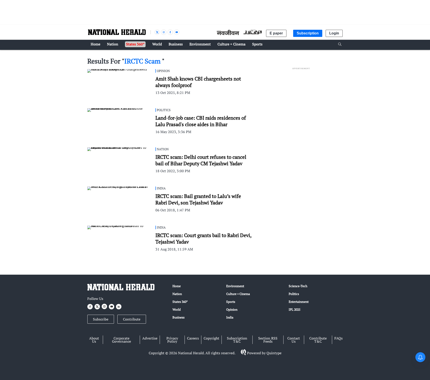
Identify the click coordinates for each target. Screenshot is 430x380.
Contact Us (293, 340)
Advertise (149, 338)
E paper (276, 33)
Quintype (274, 352)
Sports (230, 301)
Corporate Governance (121, 340)
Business (178, 317)
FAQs (338, 338)
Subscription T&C (237, 340)
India (229, 317)
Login (334, 33)
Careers (193, 338)
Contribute (131, 319)
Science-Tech (298, 286)
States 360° (180, 301)
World (176, 309)
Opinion (231, 309)
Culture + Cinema (238, 294)
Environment (235, 286)
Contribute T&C (318, 340)
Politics (294, 294)
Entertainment (299, 301)
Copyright (211, 338)
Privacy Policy (172, 340)
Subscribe (100, 319)
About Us (94, 340)
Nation (177, 294)
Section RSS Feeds (267, 340)
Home (176, 286)
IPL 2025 (294, 309)
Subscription (308, 33)
